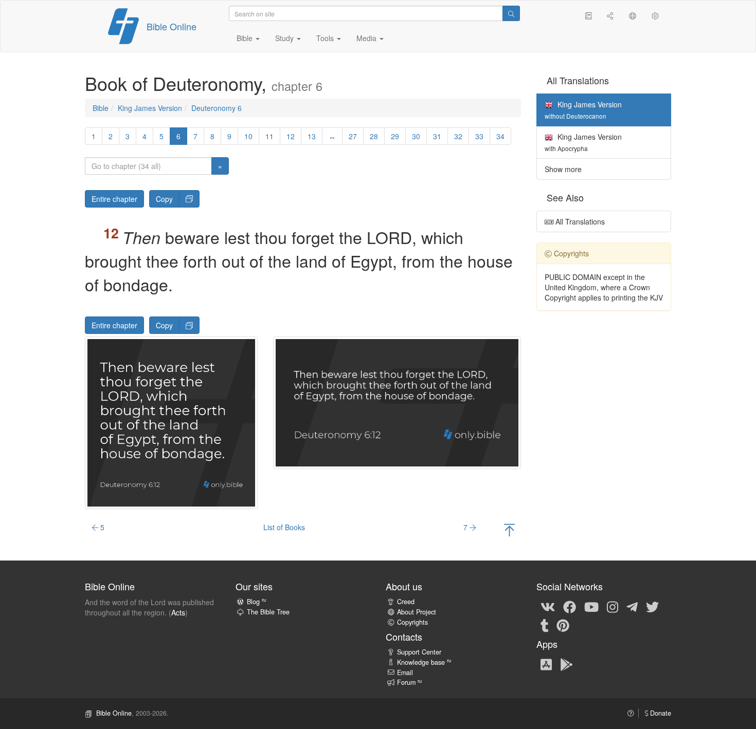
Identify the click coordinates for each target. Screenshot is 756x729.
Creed (406, 601)
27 (353, 136)
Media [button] (367, 38)
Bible (101, 108)
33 (479, 136)
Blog (256, 601)
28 (374, 136)
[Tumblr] (545, 624)
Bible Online (171, 26)
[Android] (566, 664)
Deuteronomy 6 (216, 108)
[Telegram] (632, 606)
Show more (563, 169)
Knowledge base (424, 662)
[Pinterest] (562, 624)
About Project (416, 611)
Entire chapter (114, 199)
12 (290, 136)
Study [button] (285, 38)
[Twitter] (652, 606)
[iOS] (546, 664)
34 (500, 136)
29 (395, 136)
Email (405, 672)
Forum (409, 682)
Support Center (419, 652)
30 (416, 136)
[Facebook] (569, 606)
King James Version (150, 108)
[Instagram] (612, 606)
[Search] (511, 13)
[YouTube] (591, 606)
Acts (178, 612)
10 (248, 136)
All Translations (579, 221)
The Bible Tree (268, 611)
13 (312, 136)
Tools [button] (326, 38)
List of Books (284, 527)
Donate (659, 713)
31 (437, 136)
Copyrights (412, 622)
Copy (164, 199)
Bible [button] (246, 38)
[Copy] (189, 199)
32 (458, 136)
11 (269, 136)
